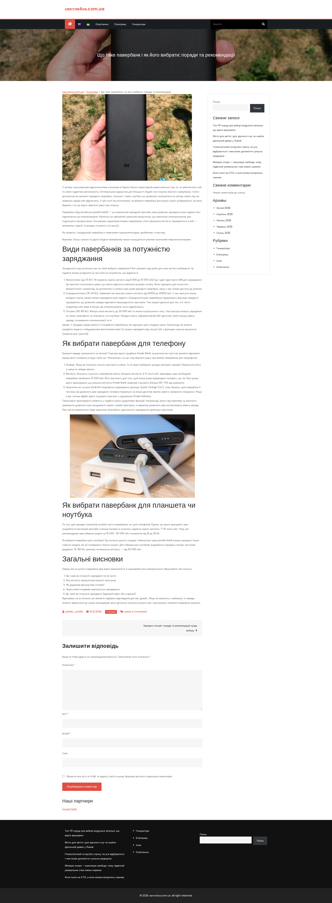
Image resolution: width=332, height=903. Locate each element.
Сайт (65, 753)
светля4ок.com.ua (84, 9)
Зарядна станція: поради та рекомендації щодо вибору (170, 628)
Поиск (203, 834)
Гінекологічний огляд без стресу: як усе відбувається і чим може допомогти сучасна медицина (237, 151)
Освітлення (102, 24)
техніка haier (69, 809)
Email (66, 733)
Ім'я (65, 714)
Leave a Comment (135, 611)
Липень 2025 (223, 220)
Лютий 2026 (223, 208)
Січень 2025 (223, 233)
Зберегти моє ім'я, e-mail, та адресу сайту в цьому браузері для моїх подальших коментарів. (119, 776)
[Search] (263, 24)
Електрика (120, 24)
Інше (219, 260)
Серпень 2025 (224, 214)
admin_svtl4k (74, 611)
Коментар (68, 665)
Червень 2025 (224, 226)
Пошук (216, 101)
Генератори (138, 24)
